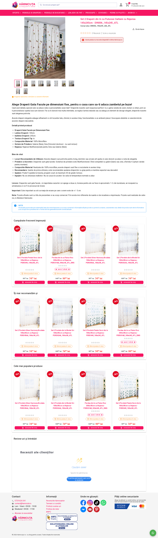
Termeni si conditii (53, 503)
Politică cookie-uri (53, 506)
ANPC (48, 512)
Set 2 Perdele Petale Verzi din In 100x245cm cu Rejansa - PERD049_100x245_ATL (29, 260)
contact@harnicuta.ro (23, 503)
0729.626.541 (20, 501)
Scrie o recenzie (109, 33)
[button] (17, 13)
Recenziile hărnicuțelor (55, 501)
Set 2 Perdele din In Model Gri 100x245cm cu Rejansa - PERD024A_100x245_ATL (128, 260)
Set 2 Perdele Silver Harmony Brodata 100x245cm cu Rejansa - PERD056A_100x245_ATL (95, 260)
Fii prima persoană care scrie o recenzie (79, 479)
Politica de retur (52, 509)
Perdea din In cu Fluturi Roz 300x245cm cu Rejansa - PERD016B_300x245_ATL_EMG (62, 260)
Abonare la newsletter (23, 513)
